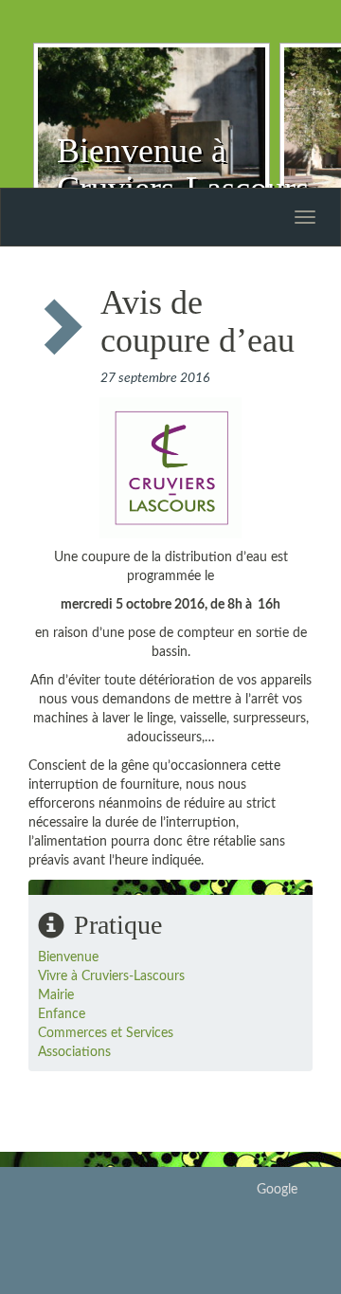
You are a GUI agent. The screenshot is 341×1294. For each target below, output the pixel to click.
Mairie (56, 995)
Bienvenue (68, 957)
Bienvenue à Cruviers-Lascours (183, 170)
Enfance (61, 1014)
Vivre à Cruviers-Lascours (111, 976)
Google (277, 1189)
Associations (74, 1052)
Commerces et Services (105, 1033)
